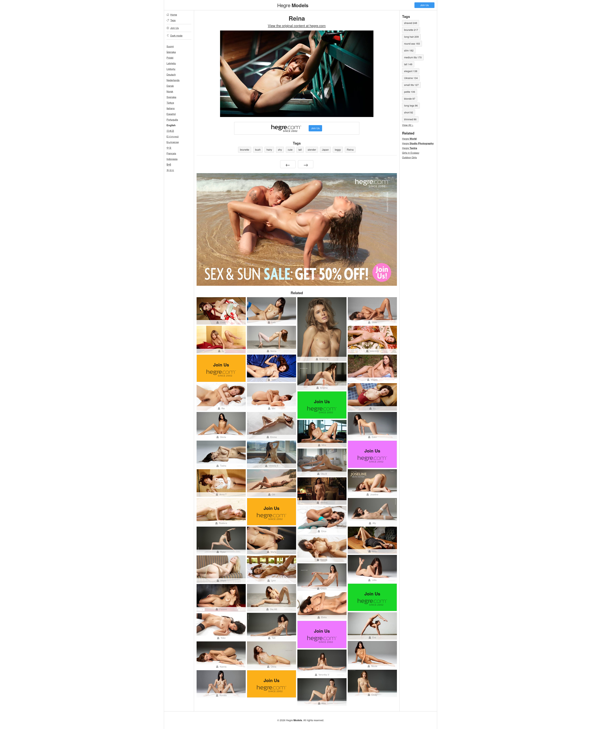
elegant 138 (410, 71)
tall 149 (408, 64)
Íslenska (171, 52)
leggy (338, 149)
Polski (170, 57)
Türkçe (170, 102)
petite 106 (409, 92)
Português (172, 119)
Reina (350, 149)
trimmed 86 (410, 119)
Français (171, 153)
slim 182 (409, 50)
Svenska (171, 97)
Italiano (171, 108)
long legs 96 (411, 105)
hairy (269, 149)
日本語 (170, 131)
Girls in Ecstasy (410, 153)
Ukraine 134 (411, 78)
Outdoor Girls (409, 157)
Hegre (292, 5)
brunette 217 (411, 30)
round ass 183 (412, 43)
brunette (244, 149)
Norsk (170, 91)
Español (171, 114)
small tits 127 (411, 85)
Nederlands (173, 80)
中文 (169, 148)
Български (173, 142)
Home (173, 14)
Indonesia (172, 159)
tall (300, 149)
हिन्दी (169, 164)
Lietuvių (171, 69)
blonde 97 (409, 98)
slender (312, 149)
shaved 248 (410, 23)
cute (290, 149)
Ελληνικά (173, 136)
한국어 (170, 170)
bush (258, 149)
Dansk (170, 86)
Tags (173, 20)
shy (280, 149)
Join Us (424, 5)
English (171, 125)
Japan (325, 149)
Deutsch (171, 74)
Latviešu (171, 63)
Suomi (170, 46)
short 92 (408, 112)
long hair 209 (411, 36)
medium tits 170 (413, 57)
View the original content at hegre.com (297, 25)
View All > (407, 125)
